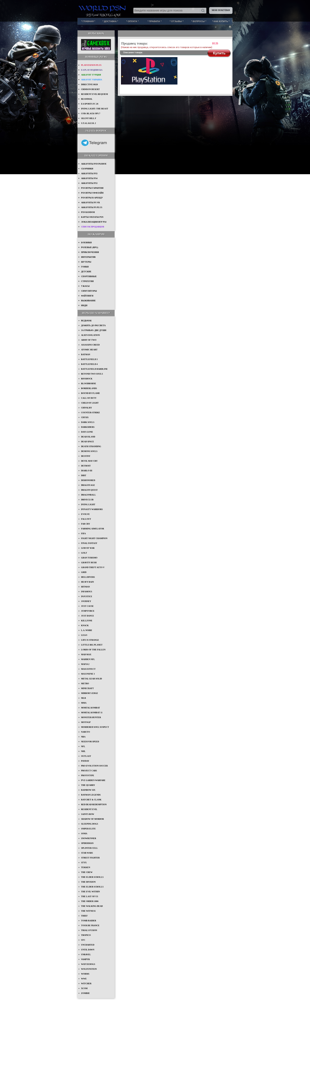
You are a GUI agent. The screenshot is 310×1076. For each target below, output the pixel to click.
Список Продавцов (92, 226)
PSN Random (88, 212)
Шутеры (86, 262)
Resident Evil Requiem (94, 94)
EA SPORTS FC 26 (89, 104)
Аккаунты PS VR (90, 202)
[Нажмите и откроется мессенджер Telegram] (94, 148)
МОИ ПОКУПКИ (221, 10)
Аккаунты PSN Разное (94, 164)
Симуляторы (89, 291)
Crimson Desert (90, 89)
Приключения (90, 252)
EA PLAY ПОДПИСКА (91, 70)
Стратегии (87, 281)
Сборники (87, 168)
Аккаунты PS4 (89, 178)
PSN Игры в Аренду (92, 197)
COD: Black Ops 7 (90, 113)
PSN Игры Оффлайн (92, 193)
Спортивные (89, 276)
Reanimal (87, 99)
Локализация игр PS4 (93, 222)
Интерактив (88, 257)
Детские (86, 271)
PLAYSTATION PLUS (91, 65)
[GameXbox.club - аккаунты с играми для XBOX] (96, 49)
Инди (84, 305)
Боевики (86, 242)
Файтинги (87, 296)
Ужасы (85, 286)
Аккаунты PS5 (89, 173)
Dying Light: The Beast (94, 108)
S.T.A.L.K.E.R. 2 (88, 123)
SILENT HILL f (88, 118)
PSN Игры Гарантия (92, 188)
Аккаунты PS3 (89, 183)
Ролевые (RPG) (89, 247)
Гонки (85, 266)
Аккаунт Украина (91, 79)
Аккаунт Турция (91, 75)
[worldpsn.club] (103, 8)
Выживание (88, 300)
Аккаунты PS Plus (91, 207)
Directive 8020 (89, 84)
